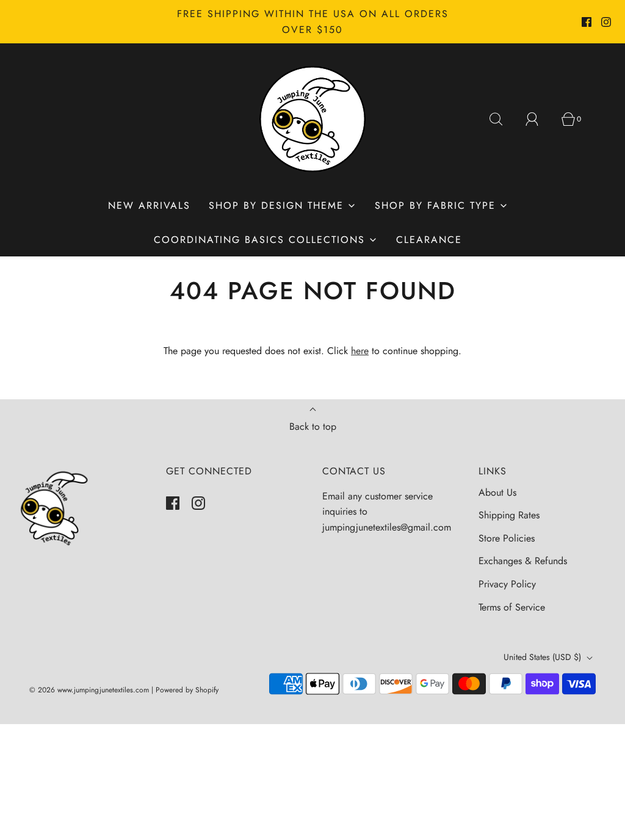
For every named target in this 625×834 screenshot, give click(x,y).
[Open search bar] (503, 119)
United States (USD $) (543, 657)
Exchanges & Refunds (523, 561)
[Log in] (539, 119)
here (360, 351)
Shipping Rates (509, 515)
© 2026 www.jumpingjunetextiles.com (89, 689)
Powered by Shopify (187, 689)
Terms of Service (512, 607)
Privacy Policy (507, 584)
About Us (497, 492)
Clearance (429, 240)
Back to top (312, 426)
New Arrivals (149, 205)
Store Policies (507, 538)
